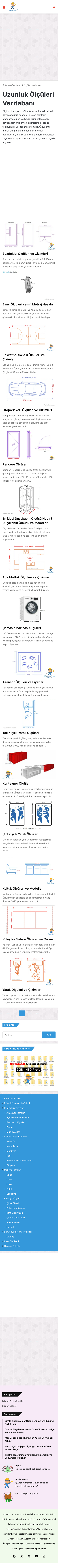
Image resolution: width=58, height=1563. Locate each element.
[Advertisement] (29, 45)
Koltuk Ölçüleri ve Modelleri (22, 888)
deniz (18, 1465)
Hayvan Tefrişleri (12, 1246)
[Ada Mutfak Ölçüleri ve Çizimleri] (29, 558)
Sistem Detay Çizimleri (15, 1136)
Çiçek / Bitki (12, 1203)
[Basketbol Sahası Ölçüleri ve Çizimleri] (29, 336)
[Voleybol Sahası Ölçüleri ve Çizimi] (29, 920)
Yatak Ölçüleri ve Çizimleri (21, 990)
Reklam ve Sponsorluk (35, 1548)
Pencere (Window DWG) (19, 1160)
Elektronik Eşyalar (15, 1122)
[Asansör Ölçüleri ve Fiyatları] (29, 663)
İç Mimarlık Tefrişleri (14, 1108)
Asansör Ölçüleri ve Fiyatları (23, 682)
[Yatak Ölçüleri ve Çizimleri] (29, 971)
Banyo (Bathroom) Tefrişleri (18, 1232)
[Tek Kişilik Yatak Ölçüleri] (29, 714)
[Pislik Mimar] (13, 6)
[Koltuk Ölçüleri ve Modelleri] (29, 869)
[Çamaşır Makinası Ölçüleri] (29, 609)
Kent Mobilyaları (14, 1212)
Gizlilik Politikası (33, 1543)
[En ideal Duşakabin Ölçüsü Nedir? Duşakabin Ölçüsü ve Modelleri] (29, 499)
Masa (9, 1184)
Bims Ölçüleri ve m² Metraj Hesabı (27, 304)
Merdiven (11, 1151)
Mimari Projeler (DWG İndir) (17, 1103)
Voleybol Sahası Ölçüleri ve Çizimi (27, 939)
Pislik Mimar (21, 1479)
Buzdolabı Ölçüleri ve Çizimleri (25, 254)
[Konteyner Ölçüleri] (29, 764)
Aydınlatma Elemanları (17, 1117)
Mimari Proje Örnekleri (13, 1401)
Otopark (10, 1165)
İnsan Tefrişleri (11, 1241)
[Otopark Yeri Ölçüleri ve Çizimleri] (29, 391)
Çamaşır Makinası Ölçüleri (21, 628)
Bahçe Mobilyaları (15, 1208)
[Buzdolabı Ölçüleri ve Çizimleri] (29, 235)
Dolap (9, 1174)
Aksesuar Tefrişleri (15, 1113)
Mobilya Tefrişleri (12, 1170)
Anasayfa (9, 85)
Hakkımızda (17, 1543)
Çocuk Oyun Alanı (15, 1217)
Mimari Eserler (9, 1406)
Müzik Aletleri (13, 1132)
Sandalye (11, 1193)
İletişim (6, 1543)
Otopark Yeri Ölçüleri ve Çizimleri (27, 410)
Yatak (9, 1189)
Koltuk (9, 1179)
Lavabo (10, 1236)
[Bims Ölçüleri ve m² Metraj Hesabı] (29, 285)
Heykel (10, 1227)
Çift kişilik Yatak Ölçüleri (20, 834)
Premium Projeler (12, 1098)
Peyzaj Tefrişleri (12, 1198)
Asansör (10, 1141)
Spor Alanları (12, 1222)
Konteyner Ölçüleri (16, 783)
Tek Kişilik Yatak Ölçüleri (20, 733)
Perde (9, 1127)
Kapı (8, 1155)
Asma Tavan (12, 1146)
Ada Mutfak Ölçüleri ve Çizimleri (26, 577)
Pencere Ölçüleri (14, 464)
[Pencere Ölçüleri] (29, 445)
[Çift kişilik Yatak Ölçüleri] (29, 815)
